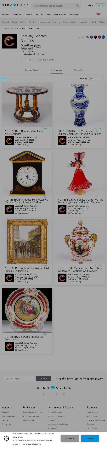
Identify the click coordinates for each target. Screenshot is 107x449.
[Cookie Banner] (53, 440)
